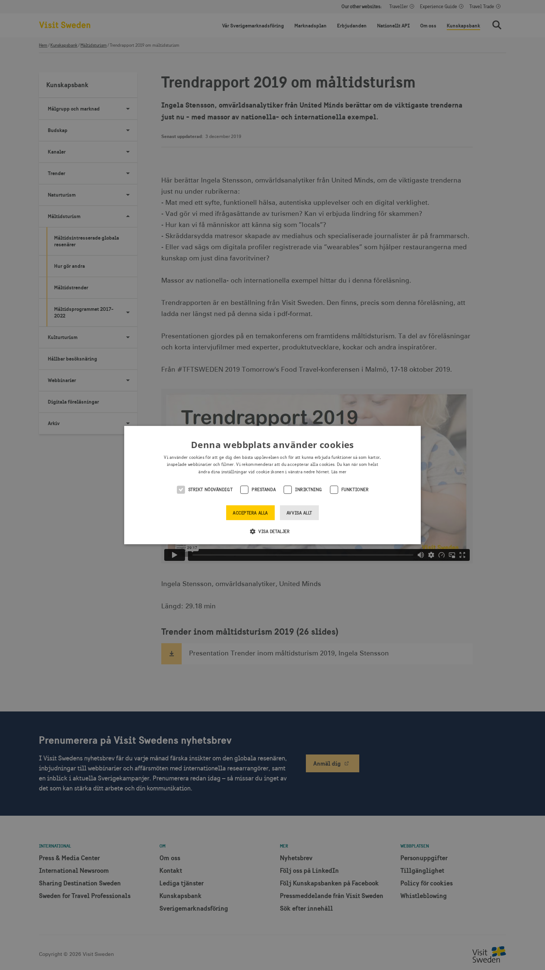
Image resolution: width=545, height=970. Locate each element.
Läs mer (339, 471)
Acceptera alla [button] (250, 513)
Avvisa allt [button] (299, 513)
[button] (272, 531)
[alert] (272, 485)
